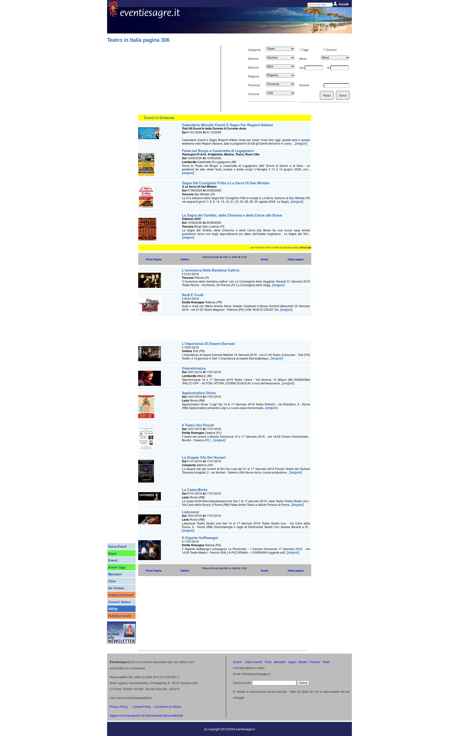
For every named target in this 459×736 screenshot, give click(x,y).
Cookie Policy (142, 706)
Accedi (343, 4)
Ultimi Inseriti (253, 662)
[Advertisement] (179, 78)
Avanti (264, 259)
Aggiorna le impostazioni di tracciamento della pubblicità (146, 715)
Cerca (343, 95)
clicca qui (305, 247)
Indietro (184, 259)
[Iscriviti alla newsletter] (121, 642)
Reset (327, 95)
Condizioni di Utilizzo (167, 706)
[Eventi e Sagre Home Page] (113, 15)
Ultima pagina (296, 259)
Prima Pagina (154, 259)
